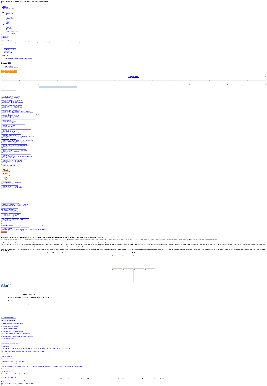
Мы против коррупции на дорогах (9, 215)
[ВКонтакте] (1, 286)
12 (113, 84)
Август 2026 (133, 77)
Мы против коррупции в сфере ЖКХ (9, 211)
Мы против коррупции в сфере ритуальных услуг (12, 216)
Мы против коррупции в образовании (10, 214)
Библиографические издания (11, 67)
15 (227, 84)
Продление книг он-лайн (10, 48)
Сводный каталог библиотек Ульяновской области (16, 60)
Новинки (28, 383)
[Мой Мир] (5, 286)
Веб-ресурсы (7, 51)
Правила (8, 21)
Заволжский (9, 29)
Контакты (8, 23)
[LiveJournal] (7, 286)
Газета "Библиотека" (9, 66)
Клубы (5, 6)
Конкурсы (5, 7)
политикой (22, 1)
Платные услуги (8, 52)
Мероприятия (9, 13)
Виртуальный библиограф (10, 49)
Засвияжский (9, 28)
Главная (2, 40)
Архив (4, 10)
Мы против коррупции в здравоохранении (11, 213)
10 (38, 84)
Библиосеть (6, 24)
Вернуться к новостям (6, 284)
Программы (9, 19)
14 (189, 84)
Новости (5, 12)
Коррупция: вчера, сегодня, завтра (9, 210)
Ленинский (9, 27)
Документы (9, 17)
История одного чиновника (7, 209)
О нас (4, 16)
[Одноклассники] (3, 286)
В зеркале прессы (10, 18)
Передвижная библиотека (12, 31)
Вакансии (8, 22)
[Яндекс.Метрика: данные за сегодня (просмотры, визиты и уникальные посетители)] (16, 384)
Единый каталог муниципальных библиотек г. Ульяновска (18, 58)
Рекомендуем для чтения (9, 8)
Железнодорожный (10, 26)
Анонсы (8, 14)
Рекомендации (21, 383)
